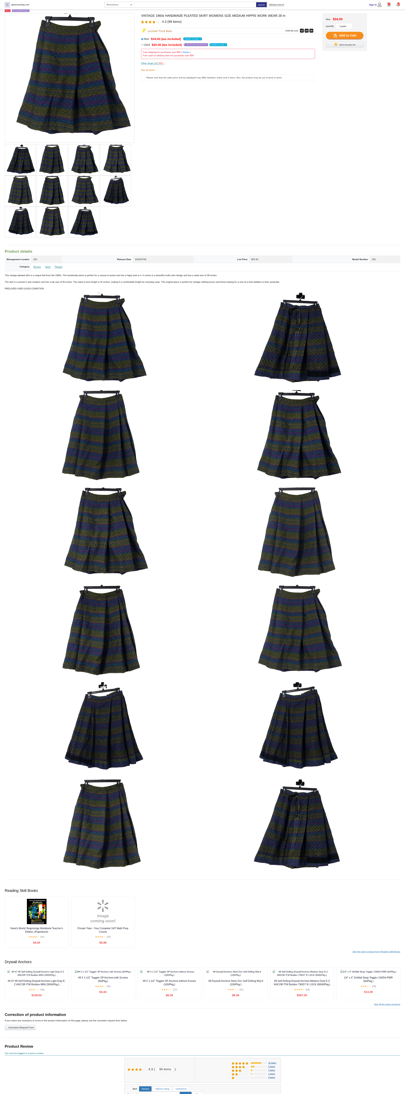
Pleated (58, 267)
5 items (271, 1066)
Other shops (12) (153, 63)
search (261, 4)
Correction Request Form (21, 1027)
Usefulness (181, 1089)
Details (186, 52)
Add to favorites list (347, 45)
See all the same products (387, 1004)
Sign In (373, 4)
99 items (165, 1069)
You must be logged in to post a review (24, 1053)
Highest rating (162, 1089)
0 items (271, 1077)
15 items (272, 1063)
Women (37, 267)
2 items (271, 1070)
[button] (398, 4)
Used (185, 44)
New (172, 39)
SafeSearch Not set (276, 5)
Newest (145, 1089)
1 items (271, 1074)
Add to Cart (347, 35)
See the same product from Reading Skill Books (376, 951)
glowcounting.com (20, 4)
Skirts (48, 267)
